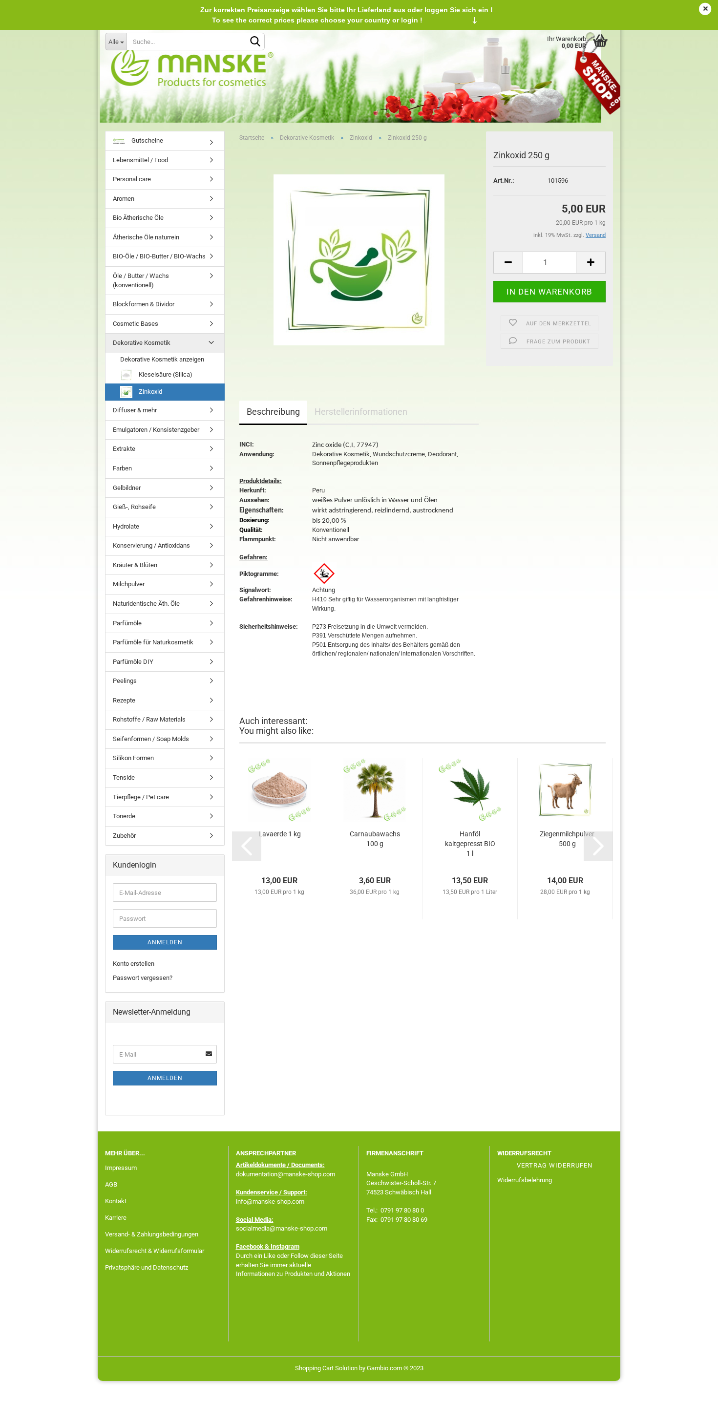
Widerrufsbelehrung (524, 1180)
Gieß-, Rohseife (134, 506)
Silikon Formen (133, 758)
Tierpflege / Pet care (141, 797)
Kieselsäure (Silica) (164, 374)
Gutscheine (146, 140)
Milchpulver (129, 584)
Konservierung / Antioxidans (151, 545)
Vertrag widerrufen (554, 1165)
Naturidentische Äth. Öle (146, 603)
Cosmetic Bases (135, 323)
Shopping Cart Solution (326, 1368)
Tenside (124, 777)
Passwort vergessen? (142, 977)
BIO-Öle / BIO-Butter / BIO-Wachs (159, 256)
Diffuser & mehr (135, 410)
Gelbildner (127, 487)
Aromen (123, 198)
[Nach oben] (691, 1388)
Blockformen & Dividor (143, 304)
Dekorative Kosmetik (141, 342)
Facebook (249, 1246)
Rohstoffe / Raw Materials (149, 719)
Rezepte (124, 700)
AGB (111, 1184)
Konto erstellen (133, 963)
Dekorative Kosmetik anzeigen (162, 359)
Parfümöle (127, 623)
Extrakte (124, 448)
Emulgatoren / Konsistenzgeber (156, 429)
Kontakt (116, 1201)
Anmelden (165, 942)
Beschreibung (273, 411)
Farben (122, 468)
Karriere (116, 1217)
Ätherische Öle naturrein (146, 237)
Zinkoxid (149, 391)
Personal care (132, 179)
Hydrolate (126, 526)
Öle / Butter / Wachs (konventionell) (141, 280)
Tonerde (124, 816)
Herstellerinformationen (361, 411)
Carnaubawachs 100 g (375, 839)
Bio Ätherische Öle (138, 217)
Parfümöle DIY (133, 661)
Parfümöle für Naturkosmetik (153, 642)
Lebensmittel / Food (140, 160)
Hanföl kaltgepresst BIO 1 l (470, 843)
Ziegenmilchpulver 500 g (567, 839)
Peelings (125, 680)
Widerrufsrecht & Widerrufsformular (154, 1250)
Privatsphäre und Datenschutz (146, 1267)
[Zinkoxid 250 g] (359, 259)
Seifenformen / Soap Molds (151, 739)
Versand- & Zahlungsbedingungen (151, 1234)
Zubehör (124, 835)
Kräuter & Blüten (135, 565)
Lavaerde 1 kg (279, 834)
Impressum (121, 1167)
